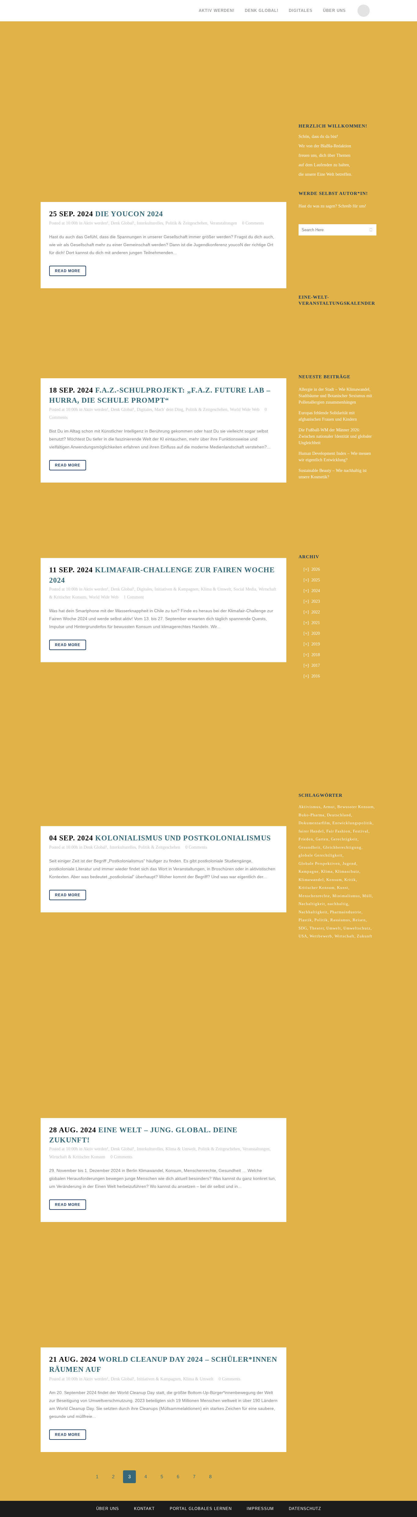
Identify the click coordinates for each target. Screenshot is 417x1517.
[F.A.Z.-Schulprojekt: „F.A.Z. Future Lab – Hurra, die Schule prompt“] (163, 342)
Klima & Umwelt (216, 589)
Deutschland (339, 815)
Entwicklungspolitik (352, 823)
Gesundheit (310, 847)
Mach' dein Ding (168, 409)
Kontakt (144, 1508)
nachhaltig (338, 903)
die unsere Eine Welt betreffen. (325, 174)
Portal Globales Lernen (201, 1508)
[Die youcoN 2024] (163, 120)
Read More (67, 271)
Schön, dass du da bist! (318, 136)
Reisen (359, 920)
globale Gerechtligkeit (321, 855)
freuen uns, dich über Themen (324, 155)
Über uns (107, 1508)
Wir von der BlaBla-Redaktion (325, 146)
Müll (367, 895)
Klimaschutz (347, 871)
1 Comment (134, 597)
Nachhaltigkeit (313, 912)
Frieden (306, 839)
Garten (322, 839)
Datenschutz (305, 1508)
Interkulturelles (150, 223)
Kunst (342, 887)
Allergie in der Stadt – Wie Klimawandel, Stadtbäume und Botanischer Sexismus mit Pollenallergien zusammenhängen (335, 395)
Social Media (245, 589)
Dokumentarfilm (314, 823)
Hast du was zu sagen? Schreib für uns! (332, 206)
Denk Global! (122, 223)
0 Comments (253, 223)
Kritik (350, 879)
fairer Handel (311, 831)
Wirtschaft (344, 936)
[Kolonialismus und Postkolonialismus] (163, 753)
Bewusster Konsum (355, 806)
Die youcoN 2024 (129, 214)
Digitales (144, 409)
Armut (329, 806)
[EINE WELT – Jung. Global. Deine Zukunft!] (163, 1024)
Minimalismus (346, 895)
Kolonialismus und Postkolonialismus (183, 838)
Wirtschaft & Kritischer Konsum (77, 1157)
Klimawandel (311, 879)
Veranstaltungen (223, 223)
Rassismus (340, 920)
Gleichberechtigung (342, 847)
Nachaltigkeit (312, 903)
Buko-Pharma (312, 815)
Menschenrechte (314, 895)
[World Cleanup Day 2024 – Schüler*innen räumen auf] (163, 1293)
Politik (321, 920)
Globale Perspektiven (319, 863)
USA (303, 936)
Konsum (334, 879)
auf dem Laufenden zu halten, (324, 165)
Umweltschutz (357, 928)
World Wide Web (244, 409)
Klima (327, 871)
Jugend (349, 863)
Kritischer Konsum (317, 887)
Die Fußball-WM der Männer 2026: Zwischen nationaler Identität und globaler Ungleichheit (335, 436)
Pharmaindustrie (345, 912)
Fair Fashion (338, 831)
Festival (360, 831)
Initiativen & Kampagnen (176, 589)
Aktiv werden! (95, 223)
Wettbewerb (321, 936)
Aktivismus (310, 806)
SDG (303, 928)
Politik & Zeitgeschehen (186, 223)
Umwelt (333, 928)
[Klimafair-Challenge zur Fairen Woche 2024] (163, 529)
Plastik (305, 920)
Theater (317, 928)
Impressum (260, 1508)
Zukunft (364, 936)
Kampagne (309, 871)
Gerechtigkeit (344, 839)
